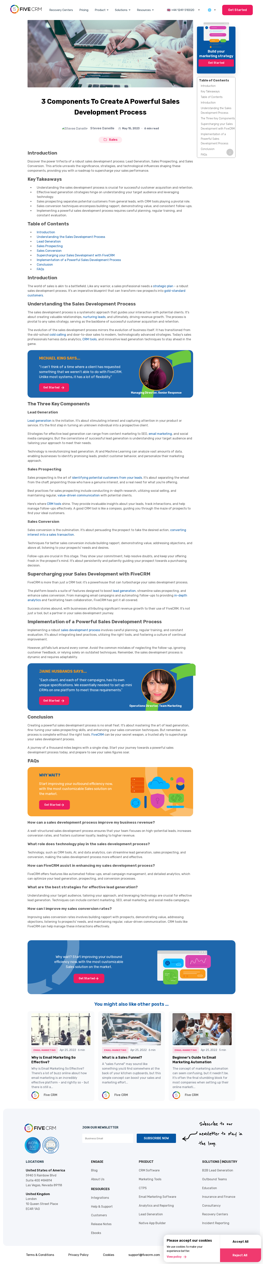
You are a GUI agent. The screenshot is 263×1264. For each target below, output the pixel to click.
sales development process (80, 630)
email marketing (160, 434)
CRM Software (149, 1170)
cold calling (57, 334)
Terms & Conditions (40, 1255)
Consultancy (211, 1205)
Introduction (46, 232)
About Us (97, 1179)
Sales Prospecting (50, 246)
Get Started (237, 10)
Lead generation (39, 420)
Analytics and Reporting (156, 1205)
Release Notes (101, 1224)
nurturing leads (94, 317)
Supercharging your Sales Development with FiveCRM (76, 255)
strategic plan (163, 286)
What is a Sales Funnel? (122, 1057)
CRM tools (89, 339)
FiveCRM (97, 734)
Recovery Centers (61, 10)
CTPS (143, 1188)
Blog (94, 1170)
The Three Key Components (218, 118)
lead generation (124, 591)
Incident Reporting (215, 1223)
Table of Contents (212, 97)
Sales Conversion (49, 251)
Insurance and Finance (218, 1197)
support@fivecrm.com (144, 1255)
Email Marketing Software (157, 1197)
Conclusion (45, 264)
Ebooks (96, 1233)
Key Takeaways (210, 91)
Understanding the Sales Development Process (71, 237)
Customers (99, 1215)
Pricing (83, 10)
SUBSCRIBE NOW (156, 1138)
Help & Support (102, 1206)
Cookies (108, 1255)
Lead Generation (49, 241)
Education (209, 1188)
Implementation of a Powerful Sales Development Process (79, 260)
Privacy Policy (78, 1255)
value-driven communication (79, 495)
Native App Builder (152, 1223)
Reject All (240, 1255)
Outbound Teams (214, 1179)
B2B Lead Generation (217, 1170)
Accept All (240, 1241)
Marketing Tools (150, 1179)
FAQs (40, 269)
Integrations (100, 1198)
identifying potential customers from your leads (107, 477)
